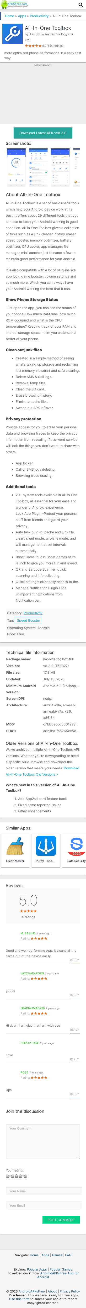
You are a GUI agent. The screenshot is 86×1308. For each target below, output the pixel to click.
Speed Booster (28, 620)
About (52, 1291)
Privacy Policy (70, 1291)
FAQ (68, 1255)
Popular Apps (37, 1269)
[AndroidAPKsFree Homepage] (14, 7)
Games (57, 1255)
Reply (74, 960)
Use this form (19, 1299)
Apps (22, 16)
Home (9, 16)
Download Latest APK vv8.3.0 (43, 133)
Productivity (39, 16)
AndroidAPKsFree (32, 1291)
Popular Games (61, 1269)
